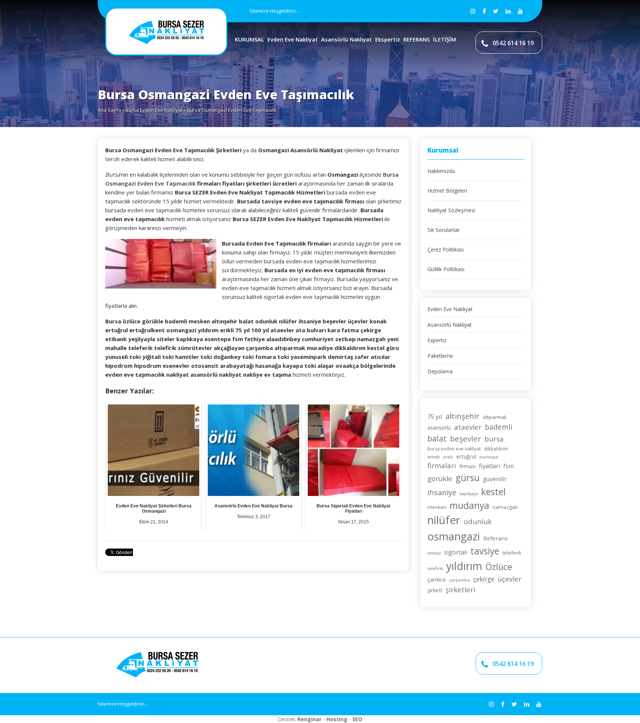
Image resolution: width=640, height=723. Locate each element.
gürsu (468, 478)
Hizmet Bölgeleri (447, 190)
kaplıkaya (469, 493)
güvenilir (495, 479)
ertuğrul (466, 456)
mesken (436, 507)
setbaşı (434, 553)
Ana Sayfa (109, 110)
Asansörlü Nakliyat (346, 39)
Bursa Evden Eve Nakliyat (154, 110)
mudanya (469, 505)
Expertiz (436, 340)
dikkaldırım (496, 448)
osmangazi (453, 536)
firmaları (441, 465)
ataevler (467, 427)
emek (433, 457)
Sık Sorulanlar (443, 229)
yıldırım (464, 566)
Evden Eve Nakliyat (292, 39)
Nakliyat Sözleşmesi (451, 210)
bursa (494, 439)
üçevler (509, 578)
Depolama (440, 371)
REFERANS (416, 39)
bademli (498, 427)
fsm (508, 466)
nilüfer (443, 520)
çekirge (483, 579)
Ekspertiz (387, 39)
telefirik (435, 568)
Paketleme (440, 355)
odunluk (477, 521)
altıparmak (495, 417)
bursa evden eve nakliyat (454, 449)
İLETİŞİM (444, 39)
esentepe (488, 457)
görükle (439, 478)
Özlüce (499, 567)
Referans (495, 538)
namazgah (505, 507)
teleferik (512, 552)
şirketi (434, 590)
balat (437, 438)
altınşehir (462, 416)
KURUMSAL (249, 39)
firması (467, 466)
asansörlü (439, 427)
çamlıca (436, 579)
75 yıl (434, 416)
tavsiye (484, 551)
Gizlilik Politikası (445, 269)
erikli (448, 457)
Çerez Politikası (445, 249)
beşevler (465, 438)
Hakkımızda (441, 170)
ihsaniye (441, 492)
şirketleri (460, 589)
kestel (493, 492)
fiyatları (489, 466)
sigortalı (455, 552)
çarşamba (459, 580)
